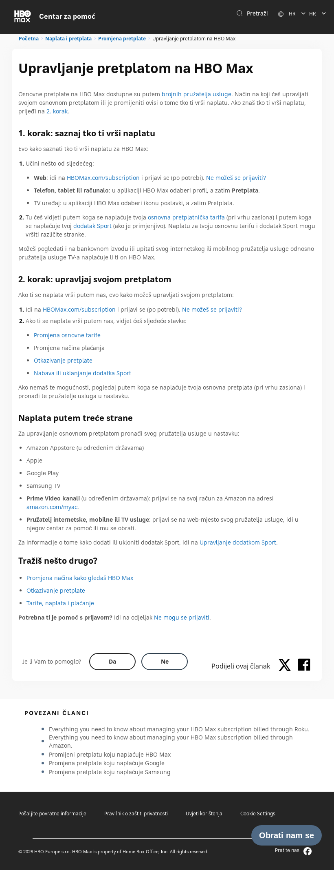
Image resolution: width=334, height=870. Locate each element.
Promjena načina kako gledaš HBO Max (79, 578)
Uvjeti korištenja (204, 813)
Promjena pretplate (122, 38)
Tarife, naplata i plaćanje (60, 603)
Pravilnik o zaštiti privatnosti (136, 813)
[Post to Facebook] (304, 666)
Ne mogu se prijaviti (181, 617)
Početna (29, 38)
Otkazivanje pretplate (63, 360)
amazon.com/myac (51, 507)
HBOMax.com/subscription (103, 178)
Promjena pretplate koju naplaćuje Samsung (110, 772)
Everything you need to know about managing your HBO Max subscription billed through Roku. (179, 729)
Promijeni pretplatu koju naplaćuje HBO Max (110, 754)
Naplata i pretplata (68, 38)
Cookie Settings (257, 813)
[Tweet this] (287, 666)
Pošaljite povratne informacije (52, 813)
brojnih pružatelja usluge (196, 94)
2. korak (57, 111)
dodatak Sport (92, 226)
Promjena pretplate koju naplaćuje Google (107, 763)
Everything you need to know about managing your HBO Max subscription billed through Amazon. (171, 741)
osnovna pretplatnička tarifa (186, 217)
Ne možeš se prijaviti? (236, 178)
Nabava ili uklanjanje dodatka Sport (82, 373)
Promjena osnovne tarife (67, 335)
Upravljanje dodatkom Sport (238, 542)
